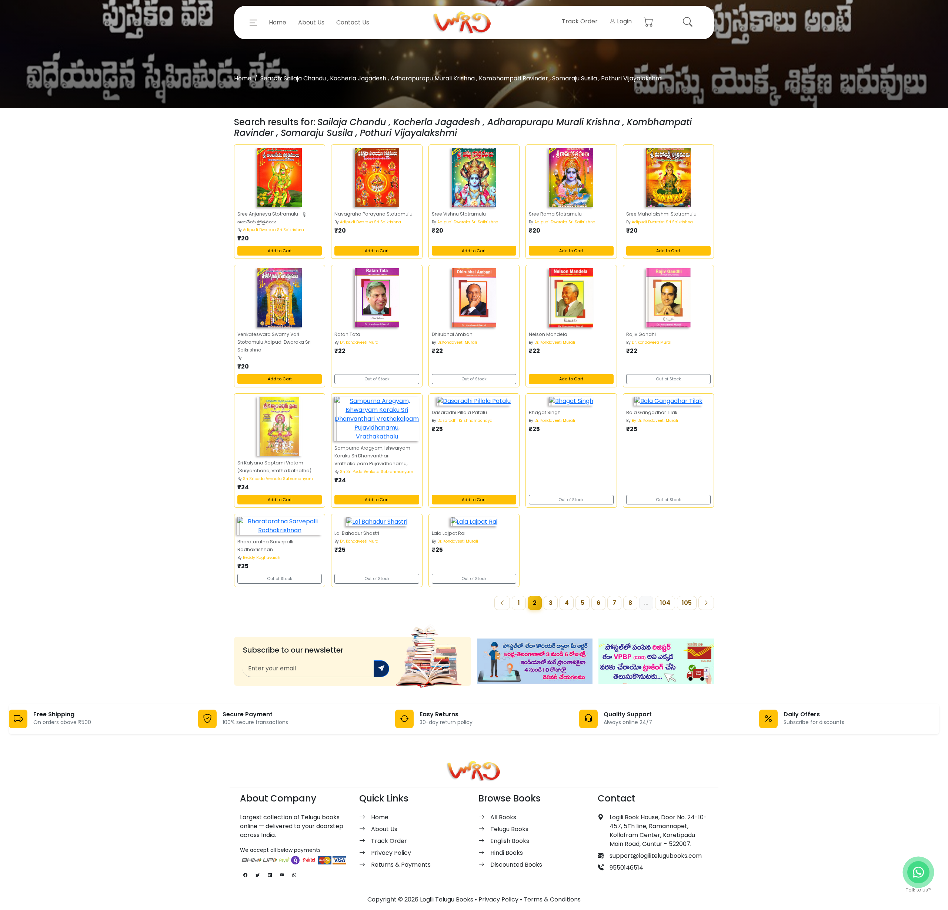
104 (665, 603)
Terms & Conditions (552, 899)
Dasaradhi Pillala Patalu (459, 412)
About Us (311, 22)
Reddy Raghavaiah (261, 557)
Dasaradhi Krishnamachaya (465, 420)
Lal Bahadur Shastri (356, 533)
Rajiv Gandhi (641, 334)
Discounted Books (516, 864)
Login (623, 21)
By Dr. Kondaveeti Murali (655, 420)
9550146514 (626, 867)
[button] (253, 22)
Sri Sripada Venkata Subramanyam (278, 478)
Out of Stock (377, 379)
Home (277, 22)
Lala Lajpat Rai (448, 533)
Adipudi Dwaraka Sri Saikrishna (273, 230)
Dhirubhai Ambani (453, 334)
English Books (509, 841)
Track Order (580, 21)
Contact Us (352, 22)
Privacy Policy (391, 853)
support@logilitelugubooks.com (656, 855)
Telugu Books (509, 829)
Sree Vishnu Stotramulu (459, 214)
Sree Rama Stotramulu (555, 214)
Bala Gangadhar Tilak (651, 412)
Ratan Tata (347, 334)
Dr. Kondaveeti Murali (360, 342)
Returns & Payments (401, 864)
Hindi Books (506, 853)
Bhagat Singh (545, 412)
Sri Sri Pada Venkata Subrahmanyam (376, 471)
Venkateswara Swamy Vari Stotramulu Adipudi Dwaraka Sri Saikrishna (274, 342)
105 (687, 603)
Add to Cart (280, 251)
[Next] (706, 603)
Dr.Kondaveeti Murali (457, 342)
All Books (503, 817)
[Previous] (502, 603)
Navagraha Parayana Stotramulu (373, 214)
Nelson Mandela (548, 334)
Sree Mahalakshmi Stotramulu (661, 214)
